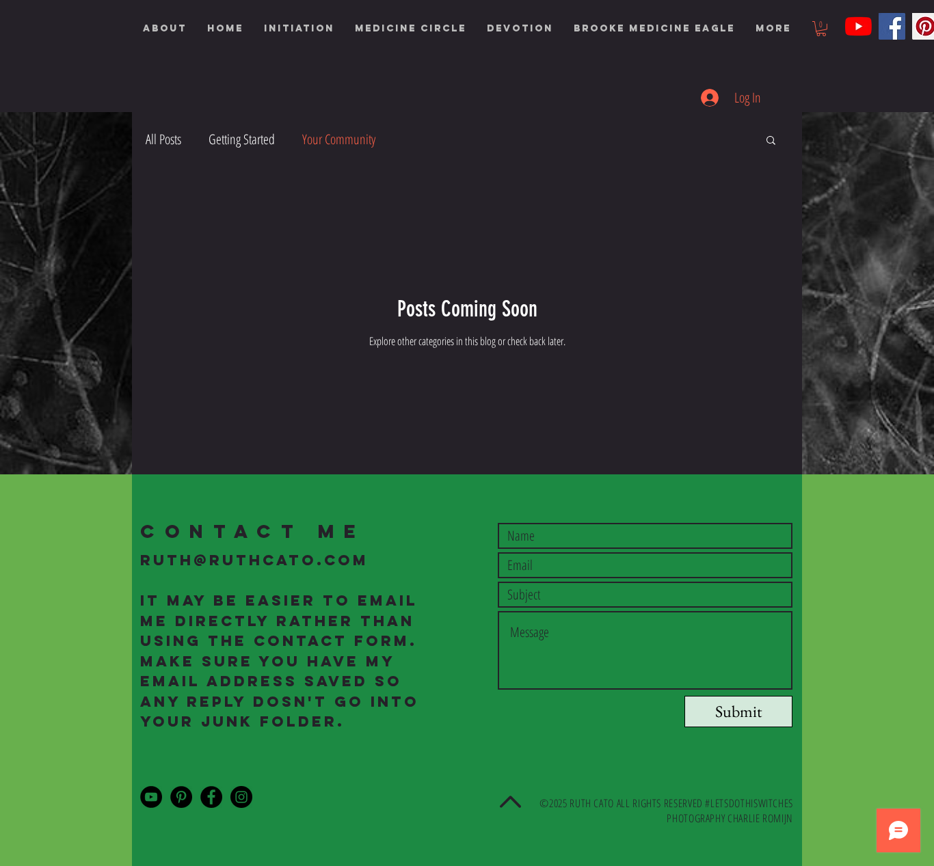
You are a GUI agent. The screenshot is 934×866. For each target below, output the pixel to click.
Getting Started (242, 139)
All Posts (163, 139)
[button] (299, 29)
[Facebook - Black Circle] (211, 797)
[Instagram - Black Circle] (241, 797)
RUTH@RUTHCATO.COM (254, 560)
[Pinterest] (181, 797)
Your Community (338, 139)
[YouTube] (858, 26)
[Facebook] (892, 26)
